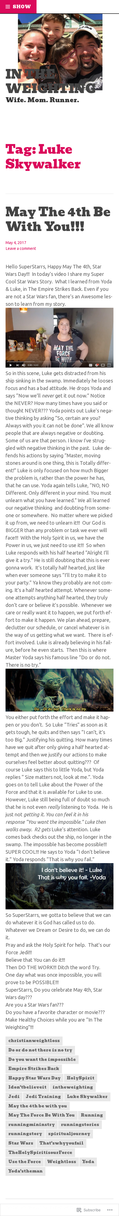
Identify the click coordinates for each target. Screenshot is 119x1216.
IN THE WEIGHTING (51, 82)
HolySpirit (80, 1078)
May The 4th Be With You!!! (58, 219)
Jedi (14, 1096)
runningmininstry (31, 1124)
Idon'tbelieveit (27, 1087)
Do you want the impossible (42, 1059)
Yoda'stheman (25, 1171)
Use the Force (24, 1161)
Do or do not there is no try (40, 1050)
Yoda (88, 1161)
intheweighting (73, 1087)
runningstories (80, 1124)
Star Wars (20, 1143)
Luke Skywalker (87, 1096)
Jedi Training (43, 1096)
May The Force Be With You (41, 1115)
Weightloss (61, 1161)
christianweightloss (34, 1040)
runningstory (25, 1133)
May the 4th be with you (37, 1106)
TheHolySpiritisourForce (40, 1152)
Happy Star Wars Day (34, 1078)
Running (92, 1115)
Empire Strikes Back (33, 1068)
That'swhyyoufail (61, 1143)
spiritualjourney (69, 1133)
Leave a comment (21, 248)
